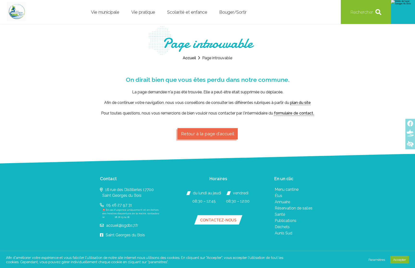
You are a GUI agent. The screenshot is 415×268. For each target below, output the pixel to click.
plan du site (300, 102)
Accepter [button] (399, 260)
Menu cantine (287, 189)
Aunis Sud (283, 233)
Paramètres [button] (376, 260)
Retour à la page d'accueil (207, 133)
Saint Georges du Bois (125, 235)
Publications (285, 220)
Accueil (189, 58)
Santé (280, 214)
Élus (278, 195)
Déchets (282, 227)
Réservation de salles (293, 208)
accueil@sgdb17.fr (122, 225)
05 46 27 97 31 (119, 205)
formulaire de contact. (294, 113)
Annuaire (282, 202)
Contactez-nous (218, 220)
